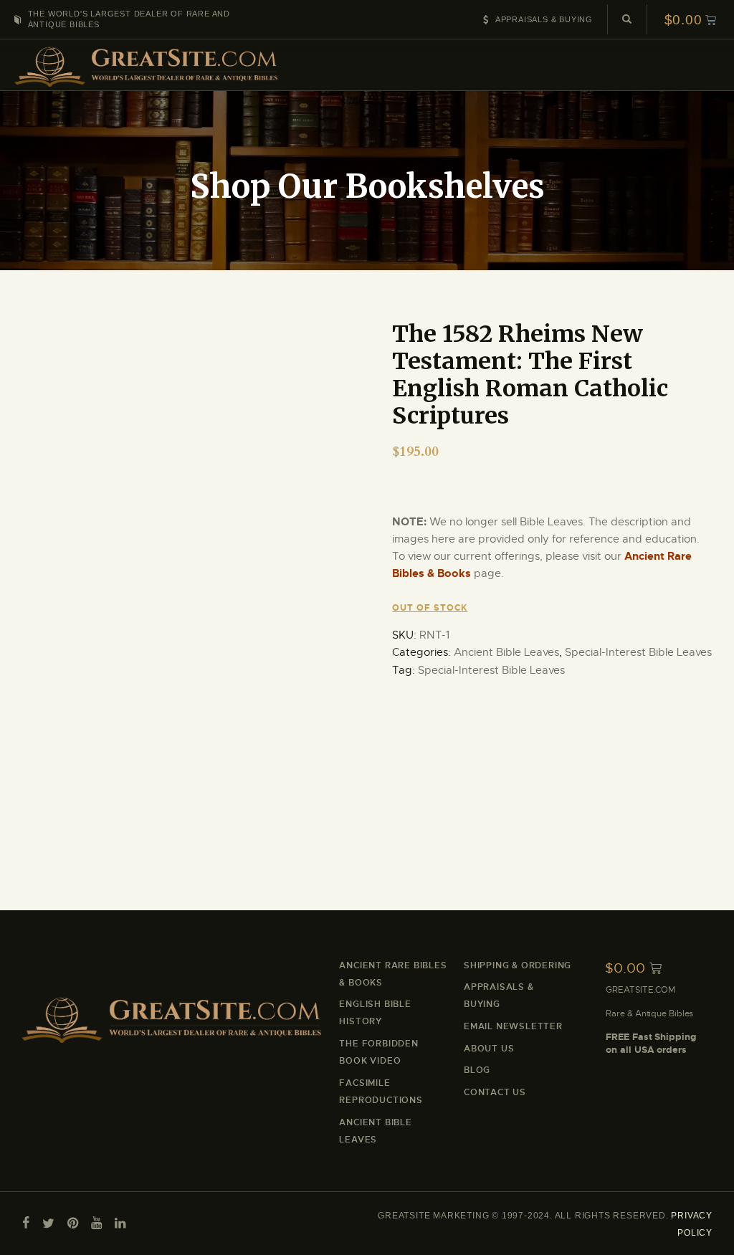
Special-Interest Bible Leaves (638, 652)
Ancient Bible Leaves (506, 652)
